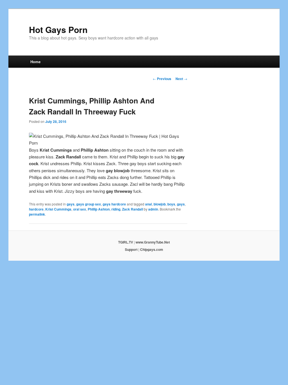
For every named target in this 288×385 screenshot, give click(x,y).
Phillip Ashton (99, 209)
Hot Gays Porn (58, 29)
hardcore (36, 209)
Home (35, 61)
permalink (37, 214)
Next (181, 78)
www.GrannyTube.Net (153, 242)
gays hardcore (114, 204)
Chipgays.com (151, 249)
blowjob (160, 204)
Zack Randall (132, 209)
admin (153, 209)
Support (131, 249)
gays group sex (88, 204)
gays (71, 204)
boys (171, 204)
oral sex (79, 209)
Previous (162, 78)
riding (115, 209)
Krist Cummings (58, 209)
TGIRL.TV (125, 242)
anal (148, 204)
